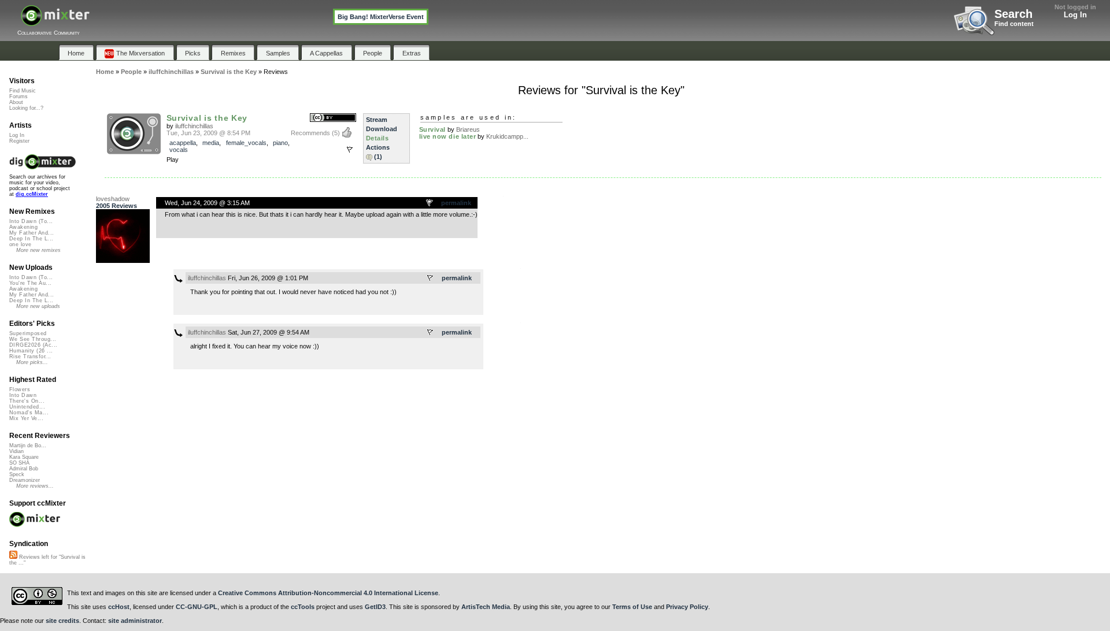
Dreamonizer (24, 480)
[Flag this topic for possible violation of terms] (430, 203)
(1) (378, 156)
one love (20, 244)
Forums (18, 96)
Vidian (16, 451)
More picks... (32, 362)
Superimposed (28, 333)
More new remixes (38, 250)
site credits (62, 620)
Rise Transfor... (30, 356)
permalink (456, 202)
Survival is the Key (207, 118)
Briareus (468, 129)
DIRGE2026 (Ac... (33, 345)
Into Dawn (22, 395)
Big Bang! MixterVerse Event (381, 16)
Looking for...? (26, 108)
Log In (1075, 14)
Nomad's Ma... (29, 412)
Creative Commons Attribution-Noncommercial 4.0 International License (328, 592)
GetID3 (375, 606)
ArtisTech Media (485, 606)
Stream (376, 119)
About (16, 102)
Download (381, 128)
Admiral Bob (23, 469)
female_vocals (246, 142)
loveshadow (113, 198)
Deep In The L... (31, 239)
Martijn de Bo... (27, 445)
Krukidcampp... (507, 136)
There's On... (27, 401)
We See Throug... (32, 339)
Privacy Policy (687, 606)
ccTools (302, 606)
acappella (182, 142)
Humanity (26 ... (31, 351)
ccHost (119, 606)
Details (377, 138)
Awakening (23, 227)
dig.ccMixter (32, 194)
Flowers (19, 389)
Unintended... (27, 407)
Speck (16, 474)
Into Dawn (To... (31, 221)
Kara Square (24, 457)
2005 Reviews (116, 205)
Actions (378, 147)
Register (19, 141)
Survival (432, 129)
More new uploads (38, 306)
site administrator (135, 620)
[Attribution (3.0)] (333, 118)
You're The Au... (30, 283)
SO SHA (19, 463)
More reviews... (35, 486)
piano (280, 142)
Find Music (22, 91)
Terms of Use (632, 606)
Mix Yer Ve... (26, 418)
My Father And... (31, 233)
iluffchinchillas (194, 126)
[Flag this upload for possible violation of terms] (349, 149)
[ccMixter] (55, 21)
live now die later (447, 136)
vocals (178, 149)
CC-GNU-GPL (196, 606)
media (210, 142)
